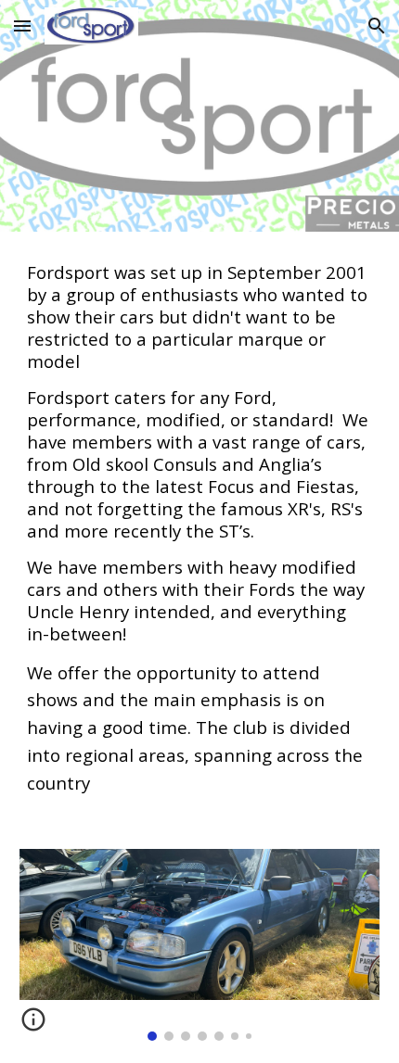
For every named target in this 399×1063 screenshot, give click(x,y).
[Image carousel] (199, 945)
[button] (22, 25)
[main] (199, 529)
